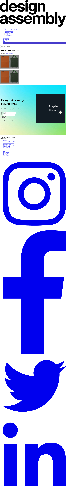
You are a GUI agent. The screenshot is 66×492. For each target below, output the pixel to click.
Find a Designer (6, 39)
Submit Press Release (7, 144)
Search (4, 41)
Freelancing (7, 33)
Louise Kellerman (9, 53)
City (2, 114)
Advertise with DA (6, 146)
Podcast (6, 34)
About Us (5, 140)
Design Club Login (6, 147)
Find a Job (5, 40)
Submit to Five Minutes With (8, 143)
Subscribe (3, 117)
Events (4, 36)
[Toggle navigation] (0, 45)
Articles (4, 28)
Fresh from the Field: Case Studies (12, 29)
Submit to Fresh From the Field (9, 141)
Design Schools (8, 35)
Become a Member (6, 42)
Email (2, 112)
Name (2, 113)
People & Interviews (9, 31)
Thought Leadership (9, 32)
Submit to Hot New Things (8, 145)
